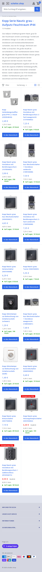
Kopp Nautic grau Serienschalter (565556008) (9, 269)
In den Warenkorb (10, 135)
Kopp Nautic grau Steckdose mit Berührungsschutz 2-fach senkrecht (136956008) (31, 219)
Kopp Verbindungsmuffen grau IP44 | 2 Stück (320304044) (10, 113)
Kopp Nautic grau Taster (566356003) (31, 267)
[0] (38, 3)
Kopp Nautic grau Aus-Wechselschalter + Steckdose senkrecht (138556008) (31, 167)
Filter (7, 85)
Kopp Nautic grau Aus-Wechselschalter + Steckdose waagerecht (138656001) (31, 319)
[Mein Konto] (34, 3)
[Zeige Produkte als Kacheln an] (35, 85)
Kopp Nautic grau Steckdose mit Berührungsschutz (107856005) (9, 165)
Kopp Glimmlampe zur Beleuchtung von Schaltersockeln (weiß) (10, 370)
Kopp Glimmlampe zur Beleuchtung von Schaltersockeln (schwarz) (10, 317)
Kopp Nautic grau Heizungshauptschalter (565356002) (31, 418)
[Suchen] (37, 9)
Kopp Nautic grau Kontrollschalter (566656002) (30, 368)
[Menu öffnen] (3, 3)
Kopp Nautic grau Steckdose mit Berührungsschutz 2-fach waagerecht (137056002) (31, 115)
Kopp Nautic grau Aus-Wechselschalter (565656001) (10, 216)
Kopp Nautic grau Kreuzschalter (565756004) (9, 418)
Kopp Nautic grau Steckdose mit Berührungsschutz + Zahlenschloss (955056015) (10, 470)
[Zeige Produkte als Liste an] (39, 85)
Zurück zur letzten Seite (9, 16)
